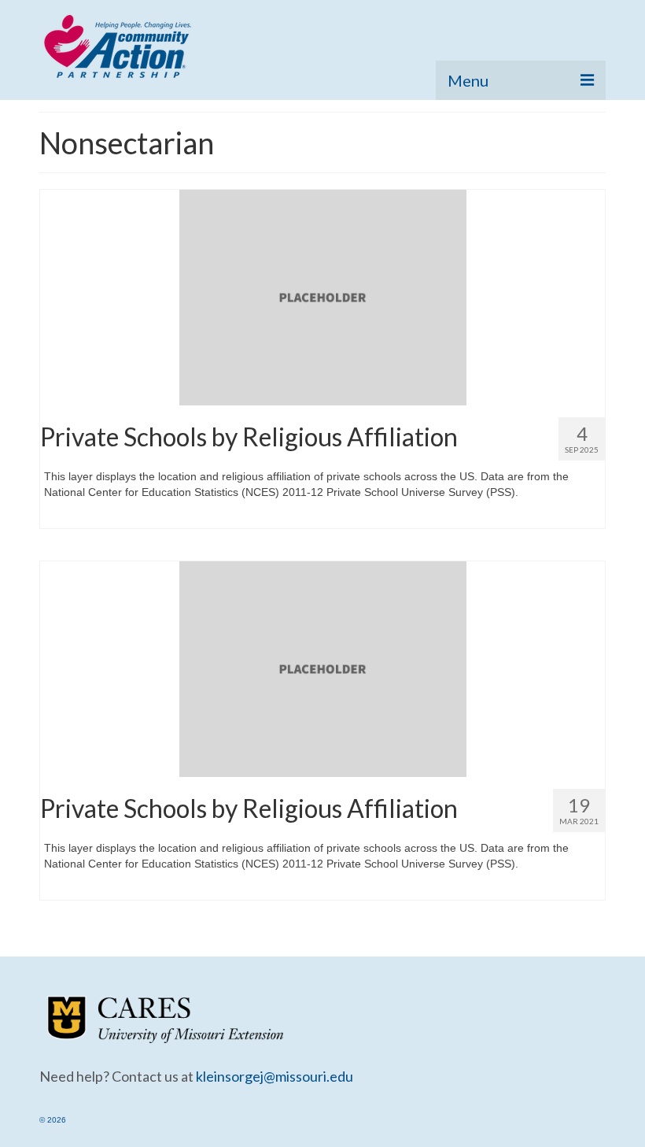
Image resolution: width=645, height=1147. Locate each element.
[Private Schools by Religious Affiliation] (322, 296)
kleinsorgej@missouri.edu (274, 1076)
